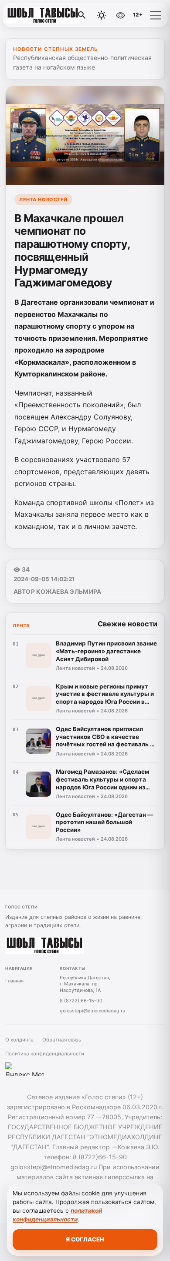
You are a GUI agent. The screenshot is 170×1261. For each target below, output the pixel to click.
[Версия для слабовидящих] (120, 15)
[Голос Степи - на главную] (42, 15)
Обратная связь (61, 1040)
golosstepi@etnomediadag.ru (92, 1011)
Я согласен (85, 1239)
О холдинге (19, 1040)
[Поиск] (82, 15)
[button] (155, 15)
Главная (14, 981)
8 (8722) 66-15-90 (81, 1001)
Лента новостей (43, 199)
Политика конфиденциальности (44, 1054)
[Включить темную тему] (101, 15)
